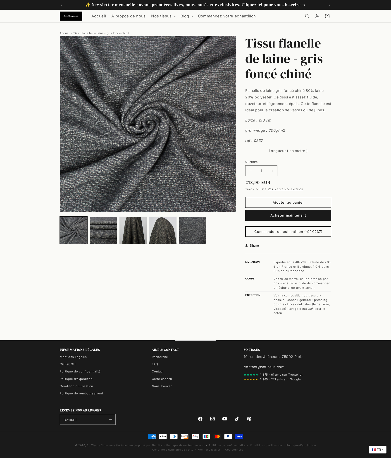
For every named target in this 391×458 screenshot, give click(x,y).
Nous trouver (162, 386)
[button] (163, 16)
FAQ (155, 364)
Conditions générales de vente (172, 449)
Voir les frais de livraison (285, 189)
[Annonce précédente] (61, 4)
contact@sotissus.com (264, 367)
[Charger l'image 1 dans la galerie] (73, 230)
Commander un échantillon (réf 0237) (288, 231)
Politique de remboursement (81, 393)
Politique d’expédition (76, 379)
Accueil (65, 33)
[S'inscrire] (110, 419)
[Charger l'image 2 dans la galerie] (103, 230)
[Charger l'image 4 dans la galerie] (163, 230)
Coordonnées (234, 449)
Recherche (160, 357)
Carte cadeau (162, 379)
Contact (158, 371)
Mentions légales (209, 449)
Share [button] (254, 245)
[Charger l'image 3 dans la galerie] (133, 230)
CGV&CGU (68, 364)
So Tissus (94, 445)
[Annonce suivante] (330, 4)
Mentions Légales (73, 357)
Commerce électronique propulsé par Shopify (131, 445)
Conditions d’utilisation (266, 445)
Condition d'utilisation (76, 386)
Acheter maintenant (288, 215)
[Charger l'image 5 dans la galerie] (193, 230)
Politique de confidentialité (80, 371)
